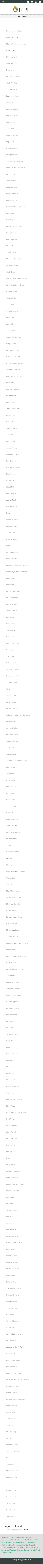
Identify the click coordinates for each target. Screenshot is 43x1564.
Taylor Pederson (12, 1093)
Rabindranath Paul (13, 1086)
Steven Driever (11, 428)
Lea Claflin (10, 324)
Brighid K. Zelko (12, 1477)
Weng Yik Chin (11, 298)
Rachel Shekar (11, 1256)
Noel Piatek (10, 1119)
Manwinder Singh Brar (14, 226)
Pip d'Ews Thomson (13, 1373)
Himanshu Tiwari (12, 1386)
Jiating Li (9, 845)
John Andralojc (11, 89)
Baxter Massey (11, 923)
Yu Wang (9, 1425)
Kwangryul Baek (12, 155)
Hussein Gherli (11, 539)
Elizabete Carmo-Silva (14, 259)
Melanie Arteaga (12, 109)
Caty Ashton (10, 122)
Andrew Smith (11, 1301)
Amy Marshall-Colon (13, 897)
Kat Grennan (11, 585)
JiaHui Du (9, 435)
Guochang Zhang (12, 1497)
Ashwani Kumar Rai (13, 1171)
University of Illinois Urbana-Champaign (16, 1537)
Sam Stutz (10, 1327)
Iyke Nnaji (10, 1028)
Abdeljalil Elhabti (12, 454)
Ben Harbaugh (11, 617)
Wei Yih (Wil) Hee (12, 643)
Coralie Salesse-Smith (14, 1243)
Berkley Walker (11, 1406)
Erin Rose (9, 1217)
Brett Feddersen (12, 474)
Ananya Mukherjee (13, 989)
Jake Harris (10, 630)
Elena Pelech (11, 1106)
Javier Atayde (11, 129)
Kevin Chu (10, 318)
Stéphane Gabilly (12, 520)
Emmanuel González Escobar (17, 565)
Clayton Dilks (11, 396)
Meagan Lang (11, 787)
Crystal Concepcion (13, 337)
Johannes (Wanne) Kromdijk (16, 761)
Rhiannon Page (11, 1067)
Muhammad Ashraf (13, 116)
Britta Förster (11, 493)
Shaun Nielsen (11, 1015)
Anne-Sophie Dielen (13, 376)
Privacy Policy (17, 1559)
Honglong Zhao (12, 1510)
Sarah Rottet (11, 1223)
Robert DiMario (11, 402)
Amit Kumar (10, 774)
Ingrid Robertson (12, 1191)
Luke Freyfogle (11, 506)
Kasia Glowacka (12, 559)
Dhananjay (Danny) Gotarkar (16, 572)
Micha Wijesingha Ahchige (16, 44)
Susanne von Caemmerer (15, 1399)
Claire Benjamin (12, 194)
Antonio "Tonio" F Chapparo (16, 278)
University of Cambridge (25, 1545)
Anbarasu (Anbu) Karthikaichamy (18, 715)
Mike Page (10, 1060)
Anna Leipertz (11, 826)
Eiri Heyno (10, 650)
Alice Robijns (11, 1197)
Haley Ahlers (11, 50)
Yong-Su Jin (10, 689)
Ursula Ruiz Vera (12, 1236)
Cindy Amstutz (11, 83)
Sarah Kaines (11, 702)
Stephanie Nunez (12, 1034)
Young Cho (10, 304)
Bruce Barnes (11, 174)
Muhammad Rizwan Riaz (15, 1184)
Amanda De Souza (13, 370)
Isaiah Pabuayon (12, 1054)
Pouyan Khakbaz (12, 735)
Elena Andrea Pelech (14, 1099)
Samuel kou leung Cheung (16, 285)
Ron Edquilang (11, 441)
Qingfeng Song (11, 1308)
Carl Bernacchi (11, 200)
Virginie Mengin (12, 950)
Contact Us (27, 1559)
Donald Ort (10, 1047)
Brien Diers (10, 383)
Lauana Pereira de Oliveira (16, 1112)
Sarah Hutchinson (12, 669)
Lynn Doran (10, 415)
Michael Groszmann (13, 591)
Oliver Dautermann (13, 357)
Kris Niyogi (10, 1021)
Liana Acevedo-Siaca (14, 31)
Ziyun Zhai (10, 1484)
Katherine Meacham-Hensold (17, 943)
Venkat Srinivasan (12, 1321)
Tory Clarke (10, 331)
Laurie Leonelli (11, 839)
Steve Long (10, 865)
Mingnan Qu (10, 1165)
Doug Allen (10, 70)
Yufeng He (10, 637)
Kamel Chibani (11, 291)
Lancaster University (19, 1542)
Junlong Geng (11, 533)
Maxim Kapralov (12, 708)
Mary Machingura (12, 891)
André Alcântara (12, 63)
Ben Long (9, 858)
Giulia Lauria (11, 800)
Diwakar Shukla (12, 1262)
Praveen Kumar (12, 767)
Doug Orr (9, 1041)
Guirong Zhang (11, 1490)
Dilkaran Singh (11, 1282)
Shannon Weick (12, 1445)
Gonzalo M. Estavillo (13, 467)
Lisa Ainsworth (11, 57)
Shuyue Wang (11, 1432)
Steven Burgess (12, 246)
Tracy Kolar (10, 748)
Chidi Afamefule (12, 37)
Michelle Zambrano (13, 1471)
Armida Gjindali (12, 552)
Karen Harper (11, 624)
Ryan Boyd (10, 220)
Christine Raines (12, 1178)
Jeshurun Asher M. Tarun (15, 1347)
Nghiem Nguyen (12, 1002)
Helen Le (9, 813)
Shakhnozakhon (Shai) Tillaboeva (18, 1380)
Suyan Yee (10, 1464)
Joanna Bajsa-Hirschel (14, 161)
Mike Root (10, 1204)
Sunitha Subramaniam (14, 1334)
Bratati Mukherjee (13, 982)
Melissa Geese (11, 526)
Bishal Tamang (11, 1340)
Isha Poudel (10, 1145)
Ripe (21, 8)
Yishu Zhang (10, 1503)
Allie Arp (9, 103)
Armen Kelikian (12, 728)
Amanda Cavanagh (13, 265)
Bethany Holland (12, 663)
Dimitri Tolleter (11, 1393)
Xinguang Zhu (11, 1516)
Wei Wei (9, 1438)
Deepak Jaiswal (12, 676)
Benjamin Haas (11, 604)
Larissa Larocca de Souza (15, 363)
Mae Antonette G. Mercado (16, 956)
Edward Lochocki (12, 852)
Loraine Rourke (11, 1230)
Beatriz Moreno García (14, 969)
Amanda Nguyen (12, 1008)
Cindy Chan (10, 272)
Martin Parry (10, 1073)
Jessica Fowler (11, 500)
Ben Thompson (11, 1367)
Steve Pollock (11, 1132)
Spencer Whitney (12, 1451)
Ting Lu (9, 884)
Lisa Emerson (11, 461)
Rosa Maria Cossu (12, 350)
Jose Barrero (11, 181)
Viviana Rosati (11, 1210)
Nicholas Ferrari (12, 480)
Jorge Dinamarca (12, 409)
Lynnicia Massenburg (14, 917)
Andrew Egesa (11, 448)
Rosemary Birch (12, 213)
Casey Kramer (11, 754)
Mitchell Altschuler (13, 76)
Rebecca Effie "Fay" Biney (15, 207)
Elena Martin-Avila (13, 904)
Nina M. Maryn (11, 910)
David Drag (10, 422)
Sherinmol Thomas (13, 1360)
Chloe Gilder (10, 546)
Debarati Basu (11, 187)
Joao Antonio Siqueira (14, 1288)
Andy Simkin (11, 1275)
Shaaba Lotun (11, 878)
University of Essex (9, 1547)
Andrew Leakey (12, 819)
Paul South (10, 1314)
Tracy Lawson (11, 806)
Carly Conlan (11, 344)
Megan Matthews (12, 930)
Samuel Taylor (11, 1354)
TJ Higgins (10, 656)
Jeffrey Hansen (11, 611)
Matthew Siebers (12, 1269)
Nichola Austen (12, 148)
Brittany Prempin (12, 1152)
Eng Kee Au (10, 142)
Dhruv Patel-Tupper (13, 1080)
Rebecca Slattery (12, 1295)
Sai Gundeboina (12, 598)
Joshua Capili (11, 252)
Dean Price (10, 1158)
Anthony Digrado (12, 389)
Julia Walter (10, 1419)
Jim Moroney (11, 976)
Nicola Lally (10, 780)
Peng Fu (9, 513)
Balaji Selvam (11, 1249)
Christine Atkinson (13, 135)
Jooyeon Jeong (11, 682)
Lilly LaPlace (11, 793)
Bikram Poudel (11, 1138)
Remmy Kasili (11, 721)
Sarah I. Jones (11, 695)
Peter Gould (10, 578)
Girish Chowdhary (12, 311)
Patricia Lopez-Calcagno (15, 871)
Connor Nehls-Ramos (14, 995)
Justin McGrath (12, 937)
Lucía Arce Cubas (12, 96)
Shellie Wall (10, 1412)
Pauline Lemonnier (13, 832)
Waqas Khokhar (12, 741)
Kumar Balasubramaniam (15, 168)
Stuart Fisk (10, 487)
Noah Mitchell (11, 963)
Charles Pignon (11, 1125)
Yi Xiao (8, 1458)
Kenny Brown (11, 233)
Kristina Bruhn (11, 239)
